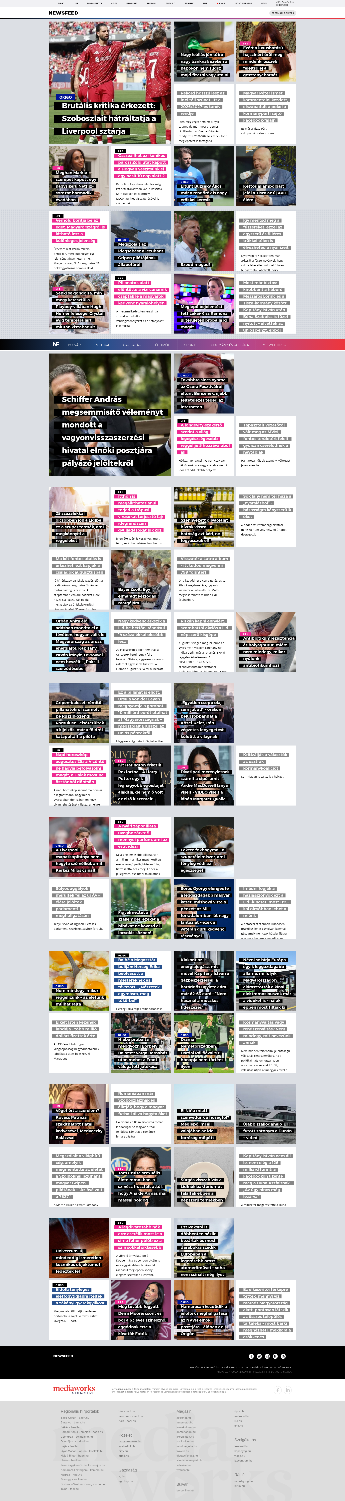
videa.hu (239, 1455)
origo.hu (124, 1455)
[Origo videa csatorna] (275, 1356)
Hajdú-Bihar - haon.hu (75, 1455)
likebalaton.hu (185, 1436)
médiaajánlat (285, 1367)
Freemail (152, 3)
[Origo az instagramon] (267, 1356)
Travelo (170, 3)
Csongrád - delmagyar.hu (77, 1436)
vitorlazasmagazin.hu (189, 1460)
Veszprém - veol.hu (131, 1416)
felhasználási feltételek (230, 1367)
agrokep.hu (126, 1481)
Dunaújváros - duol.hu (75, 1441)
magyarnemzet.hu (130, 1441)
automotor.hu (184, 1422)
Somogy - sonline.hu (74, 1479)
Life (76, 3)
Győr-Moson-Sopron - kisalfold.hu (82, 1451)
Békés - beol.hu (70, 1427)
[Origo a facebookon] (251, 1356)
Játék (264, 3)
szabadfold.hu (127, 1446)
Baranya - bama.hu (73, 1422)
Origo (61, 3)
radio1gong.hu (243, 1481)
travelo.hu (182, 1451)
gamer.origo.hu (186, 1431)
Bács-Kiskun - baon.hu (75, 1417)
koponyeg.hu (242, 1451)
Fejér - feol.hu (69, 1446)
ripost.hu (239, 1411)
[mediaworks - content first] (74, 1390)
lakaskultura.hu (186, 1427)
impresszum (270, 1367)
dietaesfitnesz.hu (187, 1455)
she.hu (238, 1425)
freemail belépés (283, 13)
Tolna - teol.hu (70, 1488)
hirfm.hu (239, 1485)
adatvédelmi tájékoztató (202, 1367)
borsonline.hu (185, 1490)
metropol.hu (242, 1416)
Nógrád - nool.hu (71, 1474)
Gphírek (189, 3)
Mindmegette (94, 3)
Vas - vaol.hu (127, 1411)
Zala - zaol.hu (127, 1420)
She (205, 3)
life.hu (238, 1420)
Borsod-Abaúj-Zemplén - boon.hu (82, 1431)
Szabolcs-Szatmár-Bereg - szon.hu (83, 1484)
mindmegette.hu (186, 1446)
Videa (114, 3)
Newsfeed (131, 3)
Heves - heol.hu (71, 1460)
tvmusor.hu (183, 1469)
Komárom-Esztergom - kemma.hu (82, 1469)
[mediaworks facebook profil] (278, 1390)
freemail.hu (241, 1446)
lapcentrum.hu (243, 1460)
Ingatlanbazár (243, 3)
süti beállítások (253, 1367)
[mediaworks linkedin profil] (288, 1390)
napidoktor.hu (185, 1441)
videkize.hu (183, 1465)
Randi (222, 3)
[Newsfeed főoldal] (63, 1356)
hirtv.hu (123, 1451)
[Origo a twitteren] (259, 1356)
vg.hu (122, 1476)
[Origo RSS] (283, 1356)
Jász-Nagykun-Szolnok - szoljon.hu (83, 1465)
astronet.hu (183, 1417)
